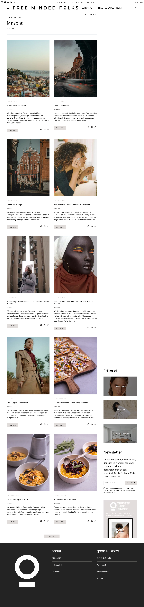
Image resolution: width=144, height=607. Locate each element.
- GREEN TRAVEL (12, 101)
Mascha (9, 109)
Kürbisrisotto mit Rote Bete (65, 499)
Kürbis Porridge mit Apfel (17, 499)
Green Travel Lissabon (16, 105)
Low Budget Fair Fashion (17, 403)
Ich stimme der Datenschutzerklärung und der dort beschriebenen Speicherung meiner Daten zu (119, 490)
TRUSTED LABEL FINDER (110, 8)
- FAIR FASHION (12, 297)
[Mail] (14, 2)
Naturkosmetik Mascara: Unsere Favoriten (72, 205)
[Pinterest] (8, 2)
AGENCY (101, 578)
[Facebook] (5, 2)
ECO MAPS (90, 14)
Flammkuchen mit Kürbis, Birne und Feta (71, 403)
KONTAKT (101, 565)
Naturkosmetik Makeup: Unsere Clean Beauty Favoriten (73, 302)
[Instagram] (2, 2)
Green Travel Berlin (62, 105)
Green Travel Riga (14, 205)
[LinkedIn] (11, 2)
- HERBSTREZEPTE (60, 399)
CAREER (56, 571)
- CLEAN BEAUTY (59, 201)
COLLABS (139, 2)
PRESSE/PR (57, 565)
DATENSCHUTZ (104, 558)
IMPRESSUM (103, 571)
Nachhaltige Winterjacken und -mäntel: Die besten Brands (28, 302)
